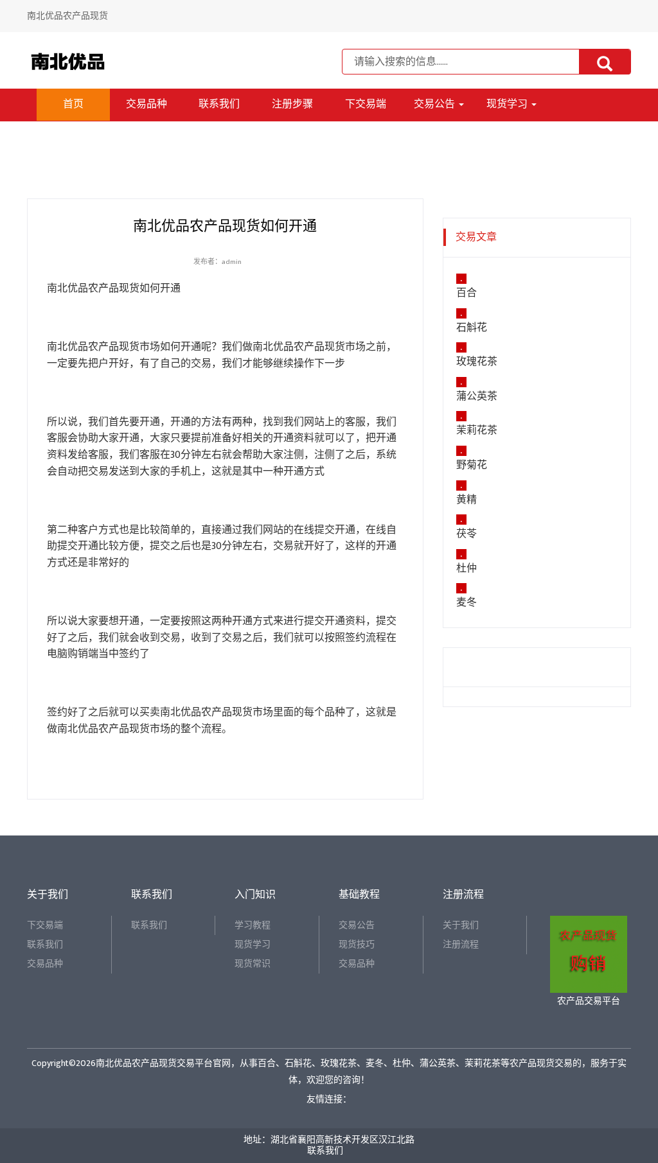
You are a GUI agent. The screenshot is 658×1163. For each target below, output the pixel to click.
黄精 (466, 500)
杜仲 (466, 569)
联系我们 (219, 104)
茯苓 (466, 534)
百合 (466, 293)
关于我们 (461, 925)
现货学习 (508, 104)
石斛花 (471, 328)
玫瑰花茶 (476, 362)
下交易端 (365, 104)
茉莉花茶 (476, 431)
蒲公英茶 (476, 397)
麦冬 (466, 603)
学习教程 (253, 925)
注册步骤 (292, 104)
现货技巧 (357, 944)
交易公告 (436, 104)
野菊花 (471, 465)
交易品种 (146, 104)
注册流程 (461, 944)
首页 (73, 104)
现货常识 (253, 963)
